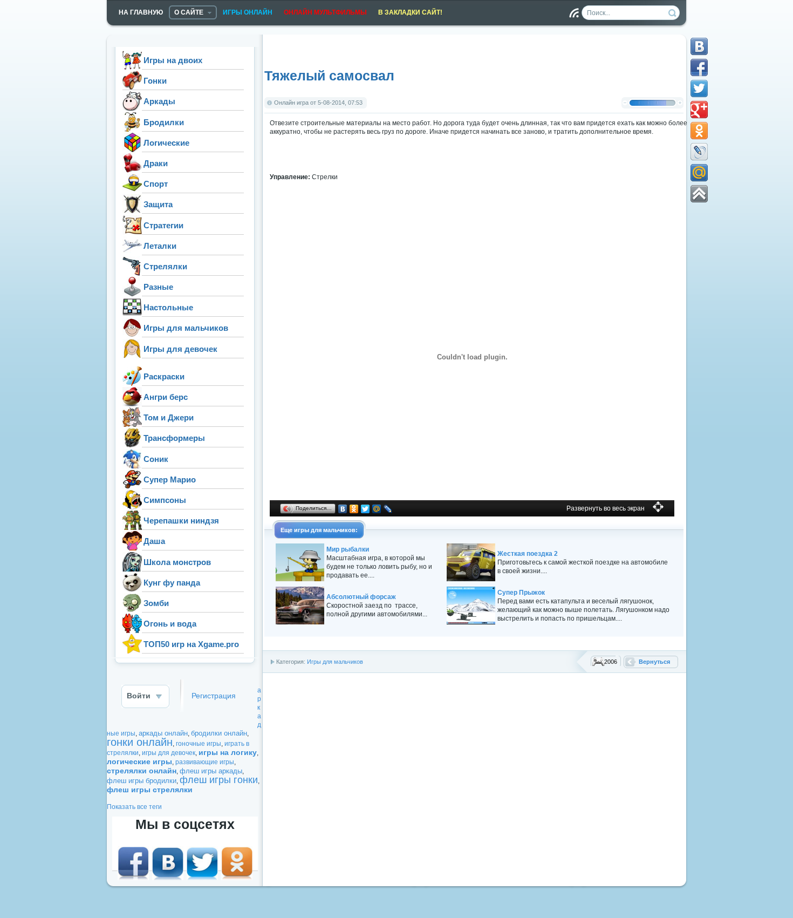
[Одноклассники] (354, 509)
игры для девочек (168, 753)
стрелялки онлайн (141, 770)
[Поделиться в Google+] (699, 109)
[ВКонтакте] (342, 509)
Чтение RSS (574, 13)
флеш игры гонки (219, 779)
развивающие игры (204, 762)
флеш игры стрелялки (150, 789)
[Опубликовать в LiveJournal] (699, 151)
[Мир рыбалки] (300, 579)
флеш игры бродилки (141, 781)
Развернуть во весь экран (605, 508)
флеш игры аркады (211, 771)
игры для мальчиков (325, 530)
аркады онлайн (163, 733)
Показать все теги (134, 807)
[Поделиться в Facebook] (699, 67)
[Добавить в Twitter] (699, 88)
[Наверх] (699, 193)
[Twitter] (365, 509)
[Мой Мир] (376, 509)
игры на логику (228, 752)
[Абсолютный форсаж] (300, 622)
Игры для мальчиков (335, 661)
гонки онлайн (140, 742)
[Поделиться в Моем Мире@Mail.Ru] (699, 172)
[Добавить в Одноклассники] (699, 130)
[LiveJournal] (388, 509)
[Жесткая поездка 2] (471, 579)
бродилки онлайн (219, 733)
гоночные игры (198, 743)
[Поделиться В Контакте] (699, 46)
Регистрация (214, 696)
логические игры (139, 761)
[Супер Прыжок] (471, 622)
